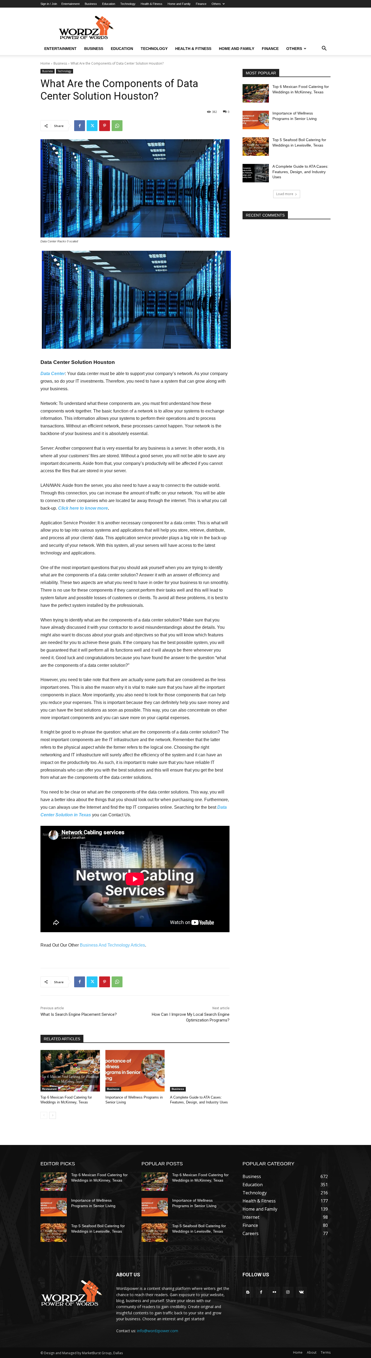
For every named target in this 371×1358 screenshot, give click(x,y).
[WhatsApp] (117, 125)
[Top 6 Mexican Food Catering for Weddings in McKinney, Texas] (70, 1071)
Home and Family (179, 3)
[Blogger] (248, 1292)
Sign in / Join (48, 3)
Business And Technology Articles (112, 945)
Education (108, 3)
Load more (284, 194)
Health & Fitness (151, 3)
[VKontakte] (301, 1292)
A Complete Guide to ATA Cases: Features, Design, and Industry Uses (300, 171)
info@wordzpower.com (157, 1330)
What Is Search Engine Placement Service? (78, 1014)
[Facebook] (79, 125)
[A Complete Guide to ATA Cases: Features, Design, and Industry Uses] (199, 1071)
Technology (128, 3)
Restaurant (49, 1088)
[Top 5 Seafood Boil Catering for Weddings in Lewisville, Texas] (256, 146)
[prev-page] (43, 1115)
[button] (324, 49)
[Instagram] (288, 1292)
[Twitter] (92, 125)
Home (45, 63)
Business (91, 3)
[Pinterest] (104, 125)
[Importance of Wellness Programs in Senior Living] (135, 1071)
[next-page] (52, 1115)
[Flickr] (274, 1292)
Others (216, 3)
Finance (201, 3)
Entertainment (70, 3)
